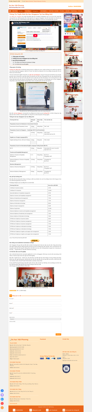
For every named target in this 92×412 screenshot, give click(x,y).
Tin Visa (62, 11)
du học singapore (18, 113)
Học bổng (27, 11)
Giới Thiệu (15, 11)
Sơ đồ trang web (13, 403)
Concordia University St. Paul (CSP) (33, 1)
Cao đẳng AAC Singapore (15, 16)
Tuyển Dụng (73, 11)
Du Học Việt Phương (16, 5)
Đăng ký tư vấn (37, 410)
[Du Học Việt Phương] (10, 11)
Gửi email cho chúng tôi (72, 410)
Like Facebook (53, 410)
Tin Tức (80, 11)
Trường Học (35, 11)
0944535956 (77, 6)
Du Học (21, 11)
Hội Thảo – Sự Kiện (53, 11)
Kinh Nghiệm (44, 11)
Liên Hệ (67, 11)
